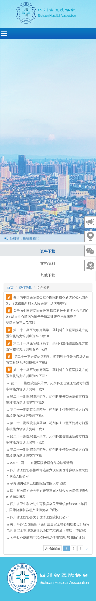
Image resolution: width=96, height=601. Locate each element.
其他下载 (47, 275)
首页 (10, 287)
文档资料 (47, 263)
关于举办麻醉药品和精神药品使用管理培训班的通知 (47, 537)
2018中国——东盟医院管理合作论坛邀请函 (41, 462)
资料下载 (47, 251)
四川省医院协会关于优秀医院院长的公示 (39, 517)
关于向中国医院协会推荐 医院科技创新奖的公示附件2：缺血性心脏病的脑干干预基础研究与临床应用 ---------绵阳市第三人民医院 (47, 316)
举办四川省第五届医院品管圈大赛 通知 (38, 483)
